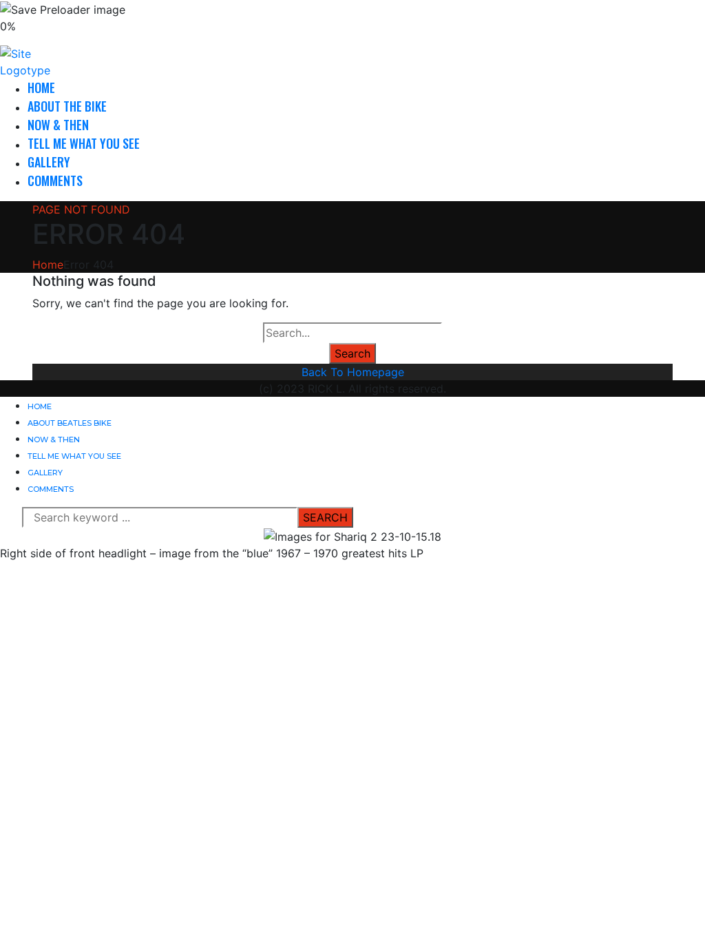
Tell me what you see (84, 143)
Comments (55, 180)
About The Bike (67, 106)
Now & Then (58, 125)
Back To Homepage (353, 372)
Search (352, 353)
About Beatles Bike (70, 423)
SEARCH (325, 517)
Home (41, 87)
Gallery (49, 162)
